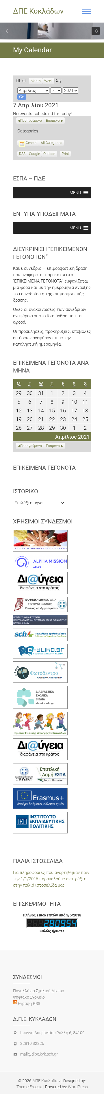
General (31, 143)
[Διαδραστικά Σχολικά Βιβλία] (40, 688)
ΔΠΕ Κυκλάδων (38, 11)
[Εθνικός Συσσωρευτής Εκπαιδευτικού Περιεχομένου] (40, 664)
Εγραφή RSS (28, 1003)
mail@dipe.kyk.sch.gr (39, 1054)
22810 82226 (32, 1043)
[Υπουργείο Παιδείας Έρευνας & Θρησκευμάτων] (40, 600)
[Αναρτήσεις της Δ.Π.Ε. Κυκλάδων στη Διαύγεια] (40, 575)
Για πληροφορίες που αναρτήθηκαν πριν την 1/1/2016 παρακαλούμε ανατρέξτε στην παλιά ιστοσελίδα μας (51, 879)
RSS (22, 154)
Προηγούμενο (31, 121)
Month (36, 81)
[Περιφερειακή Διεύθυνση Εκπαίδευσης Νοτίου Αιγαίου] (40, 618)
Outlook (49, 154)
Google (34, 154)
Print (66, 154)
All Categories (51, 143)
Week (48, 81)
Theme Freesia (29, 1086)
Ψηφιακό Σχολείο (29, 997)
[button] (6, 31)
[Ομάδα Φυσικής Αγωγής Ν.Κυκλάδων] (40, 714)
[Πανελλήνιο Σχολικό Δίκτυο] (40, 631)
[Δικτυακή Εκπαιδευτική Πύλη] (40, 647)
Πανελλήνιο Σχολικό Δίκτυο (38, 990)
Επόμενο (53, 121)
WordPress (78, 1086)
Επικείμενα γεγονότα (44, 467)
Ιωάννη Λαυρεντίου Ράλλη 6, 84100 (52, 1032)
